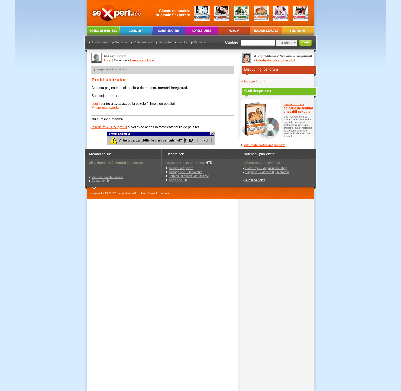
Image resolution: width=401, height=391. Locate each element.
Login (95, 103)
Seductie (121, 42)
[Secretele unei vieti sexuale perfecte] (241, 13)
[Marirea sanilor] (301, 13)
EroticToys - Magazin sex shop (266, 168)
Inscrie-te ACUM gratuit (109, 127)
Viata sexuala (143, 42)
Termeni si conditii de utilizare (189, 176)
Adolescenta (100, 42)
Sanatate (165, 42)
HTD (209, 162)
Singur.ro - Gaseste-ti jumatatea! (267, 172)
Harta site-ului (178, 180)
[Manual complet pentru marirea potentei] (202, 13)
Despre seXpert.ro (181, 168)
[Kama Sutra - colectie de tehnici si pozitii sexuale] (261, 13)
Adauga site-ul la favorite (185, 172)
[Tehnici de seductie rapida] (222, 13)
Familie (182, 42)
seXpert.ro (103, 69)
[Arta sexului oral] (281, 13)
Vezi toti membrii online (107, 177)
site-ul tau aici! (255, 180)
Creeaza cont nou (142, 60)
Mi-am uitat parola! (105, 107)
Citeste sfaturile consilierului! (275, 60)
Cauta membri (101, 180)
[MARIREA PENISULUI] (161, 144)
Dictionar (200, 42)
